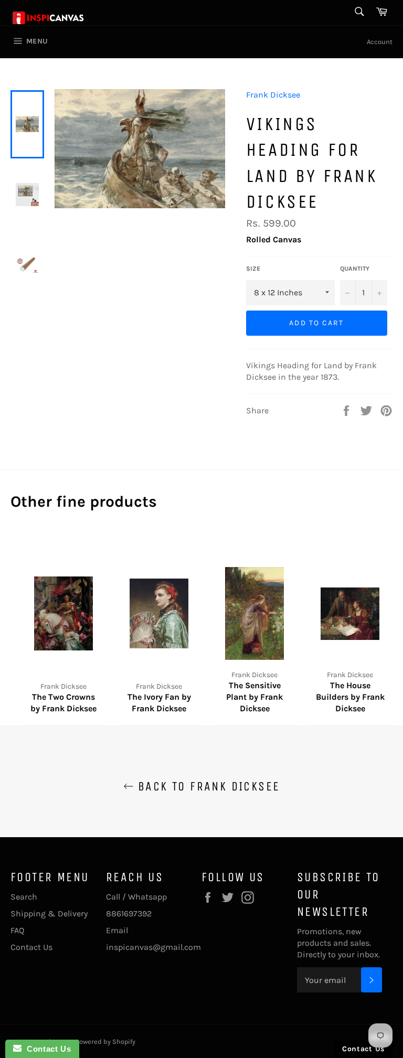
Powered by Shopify (105, 1041)
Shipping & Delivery (49, 913)
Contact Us (31, 947)
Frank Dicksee (273, 95)
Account (380, 42)
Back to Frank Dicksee (207, 786)
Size (253, 268)
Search (23, 897)
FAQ (17, 930)
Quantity (354, 268)
